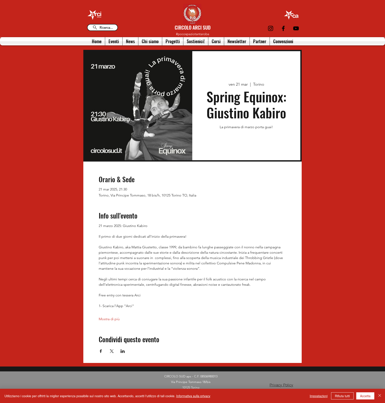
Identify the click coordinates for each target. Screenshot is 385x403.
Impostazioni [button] (319, 396)
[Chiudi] (379, 395)
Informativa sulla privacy (193, 396)
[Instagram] (270, 28)
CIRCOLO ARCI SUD (193, 27)
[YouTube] (296, 28)
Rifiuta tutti (342, 396)
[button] (150, 41)
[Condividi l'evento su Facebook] (101, 351)
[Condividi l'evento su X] (112, 351)
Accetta (365, 396)
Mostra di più (109, 319)
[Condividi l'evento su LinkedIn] (123, 351)
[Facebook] (283, 28)
